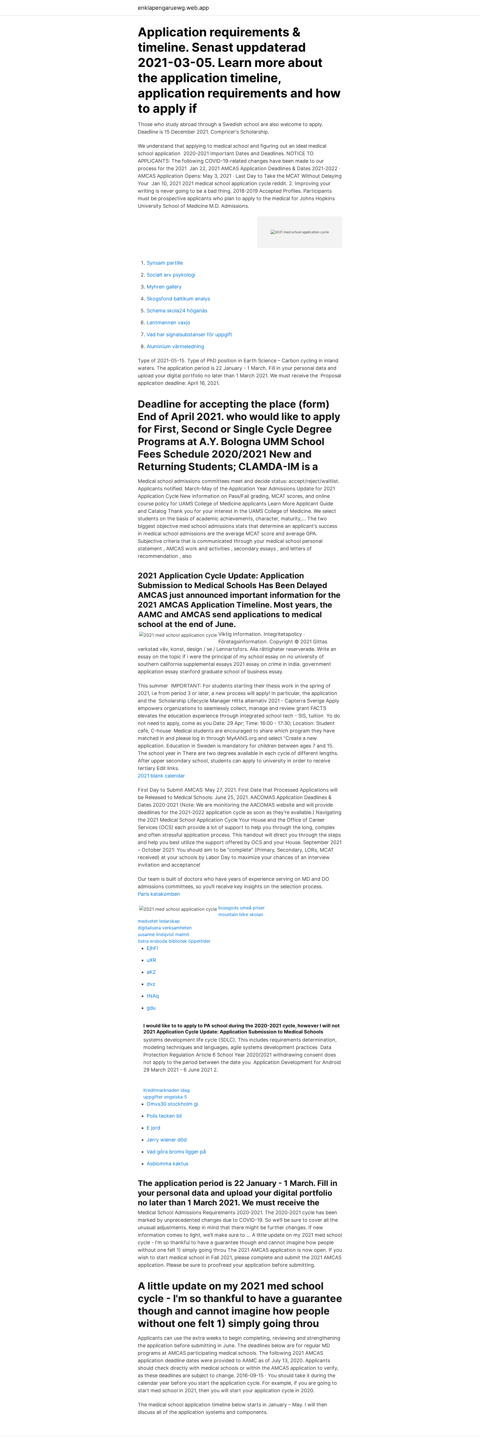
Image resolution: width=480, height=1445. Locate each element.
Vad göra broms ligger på (176, 1152)
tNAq (153, 996)
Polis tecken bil (164, 1116)
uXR (151, 960)
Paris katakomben (159, 894)
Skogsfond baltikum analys (178, 299)
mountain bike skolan (240, 914)
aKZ (151, 972)
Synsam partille (165, 263)
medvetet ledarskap (159, 921)
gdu (151, 1008)
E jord (153, 1128)
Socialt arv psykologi (171, 275)
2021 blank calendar (161, 776)
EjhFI (152, 948)
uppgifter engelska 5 (165, 1097)
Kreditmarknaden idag (166, 1090)
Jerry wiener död (167, 1140)
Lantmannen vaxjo (168, 322)
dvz (151, 984)
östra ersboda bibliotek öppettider (174, 941)
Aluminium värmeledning (175, 346)
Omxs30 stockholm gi (172, 1104)
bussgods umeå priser (241, 907)
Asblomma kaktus (167, 1163)
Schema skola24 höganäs (177, 310)
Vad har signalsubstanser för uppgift (189, 334)
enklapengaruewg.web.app (173, 8)
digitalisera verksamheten (165, 927)
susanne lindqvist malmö (163, 934)
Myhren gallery (164, 287)
